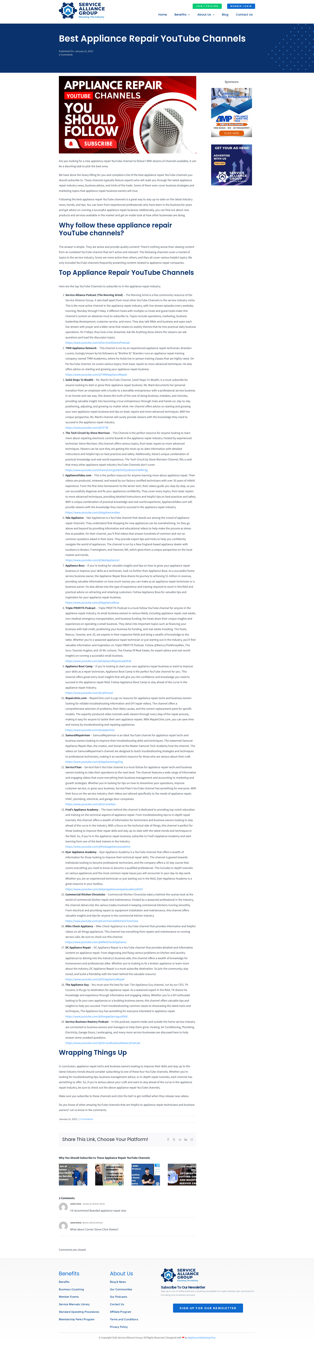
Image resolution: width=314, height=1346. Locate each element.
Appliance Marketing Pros (202, 1337)
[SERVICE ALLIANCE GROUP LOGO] (82, 4)
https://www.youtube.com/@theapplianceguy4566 (96, 1016)
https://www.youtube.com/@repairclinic (90, 730)
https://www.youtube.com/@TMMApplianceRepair (96, 374)
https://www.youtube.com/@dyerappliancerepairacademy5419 (104, 889)
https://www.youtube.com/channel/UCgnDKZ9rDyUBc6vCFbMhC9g (106, 470)
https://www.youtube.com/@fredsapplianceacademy (97, 846)
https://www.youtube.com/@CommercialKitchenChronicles (101, 921)
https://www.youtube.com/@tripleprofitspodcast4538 (98, 661)
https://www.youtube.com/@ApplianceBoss (92, 602)
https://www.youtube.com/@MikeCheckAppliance (96, 942)
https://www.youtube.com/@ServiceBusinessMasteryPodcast (102, 1043)
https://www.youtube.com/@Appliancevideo (92, 512)
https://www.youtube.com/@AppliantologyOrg (94, 762)
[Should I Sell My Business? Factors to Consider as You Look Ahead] (109, 1165)
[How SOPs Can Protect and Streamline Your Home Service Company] (145, 1165)
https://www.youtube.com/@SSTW (86, 427)
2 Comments (66, 54)
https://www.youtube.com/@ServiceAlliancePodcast (97, 342)
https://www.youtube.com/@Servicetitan (90, 804)
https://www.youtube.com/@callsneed (89, 693)
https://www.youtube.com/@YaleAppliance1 (92, 560)
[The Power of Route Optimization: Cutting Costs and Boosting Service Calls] (182, 1165)
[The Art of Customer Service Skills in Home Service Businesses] (73, 1165)
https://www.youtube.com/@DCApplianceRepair (95, 979)
